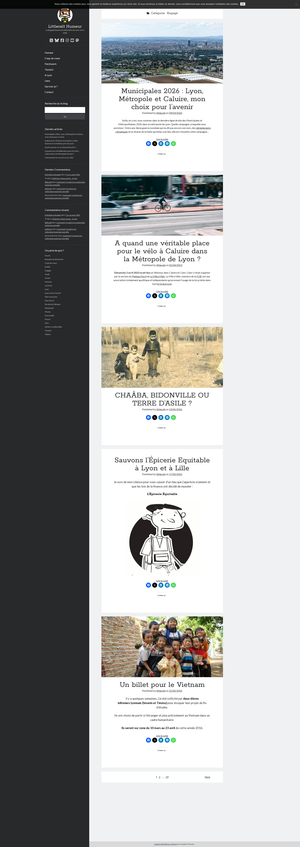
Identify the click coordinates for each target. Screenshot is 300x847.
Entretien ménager (53, 174)
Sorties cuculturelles (53, 327)
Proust (47, 319)
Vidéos (48, 334)
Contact (49, 91)
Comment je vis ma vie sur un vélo (59, 157)
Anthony (48, 188)
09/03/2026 (175, 112)
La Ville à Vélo (157, 276)
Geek (47, 274)
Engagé (48, 270)
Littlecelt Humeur (65, 26)
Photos (48, 312)
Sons (47, 323)
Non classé (49, 300)
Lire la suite (162, 139)
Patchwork (51, 63)
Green (47, 278)
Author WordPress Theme (165, 844)
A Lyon (48, 75)
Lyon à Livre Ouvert (53, 293)
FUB (199, 276)
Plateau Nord (139, 276)
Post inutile (49, 315)
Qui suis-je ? (51, 86)
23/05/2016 (175, 409)
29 (167, 776)
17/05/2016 (175, 474)
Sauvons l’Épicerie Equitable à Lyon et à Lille (162, 464)
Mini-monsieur (51, 297)
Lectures (48, 285)
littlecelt (48, 182)
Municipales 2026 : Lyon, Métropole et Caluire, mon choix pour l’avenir (162, 53)
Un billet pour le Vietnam (162, 646)
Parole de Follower (53, 304)
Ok (242, 4)
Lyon (47, 289)
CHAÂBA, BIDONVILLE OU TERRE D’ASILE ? (162, 357)
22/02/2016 (175, 690)
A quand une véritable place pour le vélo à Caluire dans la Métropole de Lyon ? (162, 205)
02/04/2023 (175, 265)
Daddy (47, 267)
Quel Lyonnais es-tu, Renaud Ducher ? (60, 147)
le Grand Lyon (164, 283)
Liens (47, 80)
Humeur (49, 52)
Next (207, 776)
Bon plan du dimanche (54, 259)
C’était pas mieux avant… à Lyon (64, 178)
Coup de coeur (52, 58)
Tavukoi (49, 69)
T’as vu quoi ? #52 (72, 174)
